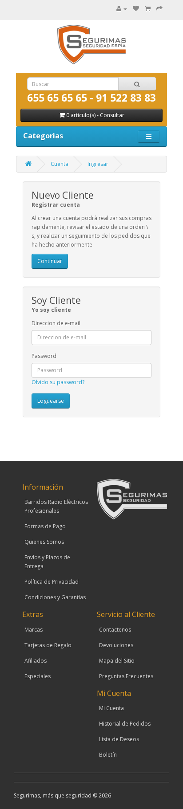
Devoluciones (116, 645)
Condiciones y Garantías (55, 597)
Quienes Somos (44, 542)
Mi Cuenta (111, 708)
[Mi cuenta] (121, 8)
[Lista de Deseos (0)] (136, 8)
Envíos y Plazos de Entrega (47, 562)
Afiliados (35, 660)
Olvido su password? (58, 382)
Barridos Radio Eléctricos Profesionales (56, 506)
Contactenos (115, 629)
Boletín (108, 754)
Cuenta (59, 164)
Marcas (33, 629)
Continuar (49, 261)
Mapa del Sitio (117, 660)
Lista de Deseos (119, 739)
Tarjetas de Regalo (48, 645)
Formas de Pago (45, 526)
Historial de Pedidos (125, 723)
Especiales (37, 676)
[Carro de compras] (148, 8)
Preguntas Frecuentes (126, 676)
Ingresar (98, 164)
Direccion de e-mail (56, 323)
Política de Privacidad (51, 581)
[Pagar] (159, 8)
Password (44, 356)
